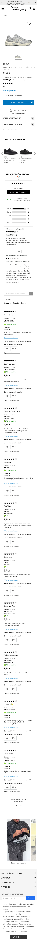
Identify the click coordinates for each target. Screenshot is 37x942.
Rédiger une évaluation (18, 192)
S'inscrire (31, 898)
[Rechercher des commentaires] (31, 293)
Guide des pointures (9, 91)
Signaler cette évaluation (12, 353)
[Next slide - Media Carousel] (33, 839)
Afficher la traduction (11, 338)
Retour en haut (18, 802)
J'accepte (18, 937)
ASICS (6, 64)
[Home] (18, 8)
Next (34, 153)
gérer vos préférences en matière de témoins (18, 913)
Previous (3, 154)
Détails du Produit (12, 118)
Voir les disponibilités (18, 113)
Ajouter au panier (18, 102)
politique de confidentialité (17, 921)
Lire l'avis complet (11, 282)
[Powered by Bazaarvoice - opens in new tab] (18, 863)
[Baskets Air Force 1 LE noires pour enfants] (26, 148)
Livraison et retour (12, 124)
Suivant (19, 806)
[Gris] (18, 56)
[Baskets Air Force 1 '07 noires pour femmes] (11, 148)
